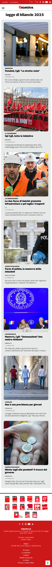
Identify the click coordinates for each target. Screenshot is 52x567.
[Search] (32, 2)
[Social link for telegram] (50, 2)
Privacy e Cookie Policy (26, 563)
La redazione (14, 2)
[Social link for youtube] (46, 2)
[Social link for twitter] (37, 2)
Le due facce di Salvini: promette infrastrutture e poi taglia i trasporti (24, 202)
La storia (26, 560)
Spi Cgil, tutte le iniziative (19, 136)
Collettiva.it (26, 529)
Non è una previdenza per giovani (23, 404)
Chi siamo (26, 550)
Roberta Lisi (8, 343)
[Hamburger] (3, 8)
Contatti (5, 2)
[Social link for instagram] (43, 2)
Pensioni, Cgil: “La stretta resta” (22, 71)
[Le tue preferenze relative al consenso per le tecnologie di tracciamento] (47, 563)
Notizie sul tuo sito (26, 558)
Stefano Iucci (8, 408)
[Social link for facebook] (40, 2)
